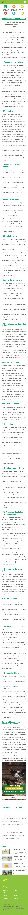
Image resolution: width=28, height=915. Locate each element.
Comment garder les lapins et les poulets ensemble (14, 832)
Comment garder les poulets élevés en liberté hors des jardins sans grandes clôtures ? (15, 841)
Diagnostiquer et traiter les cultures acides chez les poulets (8, 807)
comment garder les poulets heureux (13, 829)
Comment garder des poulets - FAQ (13, 821)
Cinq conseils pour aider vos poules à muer (14, 824)
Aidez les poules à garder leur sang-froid (14, 827)
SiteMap (5, 910)
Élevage (22, 18)
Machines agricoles (16, 891)
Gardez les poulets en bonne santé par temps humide (14, 815)
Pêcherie (5, 898)
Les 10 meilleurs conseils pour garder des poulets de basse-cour (14, 818)
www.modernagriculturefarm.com (12, 906)
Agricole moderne (10, 18)
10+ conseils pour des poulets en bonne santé (14, 838)
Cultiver (16, 898)
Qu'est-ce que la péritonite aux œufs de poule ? (20, 807)
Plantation (6, 895)
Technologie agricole (6, 891)
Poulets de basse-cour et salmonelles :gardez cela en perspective (14, 835)
